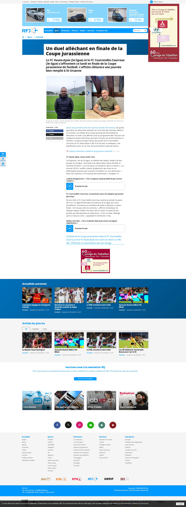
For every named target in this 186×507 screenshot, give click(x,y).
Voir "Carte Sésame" (133, 400)
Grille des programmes (81, 447)
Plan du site (50, 492)
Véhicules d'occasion (105, 439)
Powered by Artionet (121, 490)
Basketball (51, 445)
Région (24, 439)
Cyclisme (50, 450)
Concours (77, 465)
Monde (24, 445)
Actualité (49, 30)
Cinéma (101, 442)
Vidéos (82, 30)
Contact (127, 460)
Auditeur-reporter (158, 2)
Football (39, 37)
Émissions (65, 30)
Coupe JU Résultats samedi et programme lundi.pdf (94, 151)
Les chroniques (78, 442)
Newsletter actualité (28, 460)
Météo (101, 447)
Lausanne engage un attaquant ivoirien (36, 306)
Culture (24, 450)
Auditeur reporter (27, 458)
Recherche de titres (80, 445)
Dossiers (25, 455)
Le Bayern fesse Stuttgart (33, 350)
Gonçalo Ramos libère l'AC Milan (130, 306)
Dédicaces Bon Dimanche (82, 450)
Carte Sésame (64, 2)
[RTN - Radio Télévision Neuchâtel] (77, 479)
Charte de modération (132, 458)
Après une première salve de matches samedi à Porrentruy (90, 127)
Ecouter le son (81, 186)
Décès (57, 2)
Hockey (50, 442)
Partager (51, 130)
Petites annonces (104, 450)
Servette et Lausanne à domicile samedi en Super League (66, 307)
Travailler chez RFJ (130, 450)
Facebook (57, 425)
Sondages (77, 463)
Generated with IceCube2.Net (138, 490)
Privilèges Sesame (105, 445)
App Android (112, 425)
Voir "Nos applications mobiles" (37, 400)
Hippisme (51, 455)
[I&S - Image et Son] (125, 479)
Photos (74, 30)
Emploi (52, 2)
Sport (56, 30)
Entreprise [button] (34, 2)
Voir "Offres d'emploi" (69, 400)
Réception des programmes (134, 442)
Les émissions (78, 439)
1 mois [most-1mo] (44, 329)
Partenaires (128, 452)
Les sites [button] (26, 2)
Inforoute (40, 2)
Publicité (127, 447)
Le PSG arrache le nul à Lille (99, 305)
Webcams (46, 2)
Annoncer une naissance (81, 452)
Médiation (128, 455)
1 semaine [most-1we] (35, 329)
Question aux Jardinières (81, 455)
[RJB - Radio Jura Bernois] (61, 479)
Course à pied (52, 465)
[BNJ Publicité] (45, 479)
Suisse (24, 442)
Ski (49, 452)
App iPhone (101, 425)
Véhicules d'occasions (86, 2)
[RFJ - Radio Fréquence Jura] (93, 479)
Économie (25, 447)
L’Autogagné (77, 458)
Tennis (50, 458)
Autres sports (52, 468)
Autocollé (76, 460)
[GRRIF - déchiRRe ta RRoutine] (109, 479)
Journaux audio (26, 452)
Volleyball (51, 447)
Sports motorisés (53, 460)
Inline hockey (52, 463)
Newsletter (128, 463)
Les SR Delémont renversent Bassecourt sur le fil (131, 351)
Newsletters (90, 425)
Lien (50, 138)
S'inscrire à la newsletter (85, 378)
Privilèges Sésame (74, 2)
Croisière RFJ (101, 30)
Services (90, 30)
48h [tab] (26, 329)
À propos (128, 439)
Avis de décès (103, 458)
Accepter (180, 504)
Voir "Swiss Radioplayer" (101, 400)
